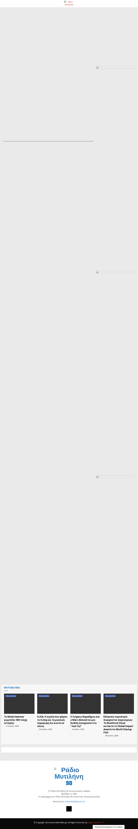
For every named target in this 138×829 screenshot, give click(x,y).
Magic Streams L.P (96, 822)
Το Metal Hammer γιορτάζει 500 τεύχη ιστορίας (15, 719)
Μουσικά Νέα (11, 696)
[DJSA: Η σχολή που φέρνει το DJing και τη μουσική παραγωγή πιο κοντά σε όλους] (52, 704)
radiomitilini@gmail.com (75, 801)
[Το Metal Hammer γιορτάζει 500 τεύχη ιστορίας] (19, 704)
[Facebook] (69, 809)
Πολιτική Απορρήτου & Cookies (109, 827)
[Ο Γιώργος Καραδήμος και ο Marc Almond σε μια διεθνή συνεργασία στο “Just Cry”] (85, 704)
